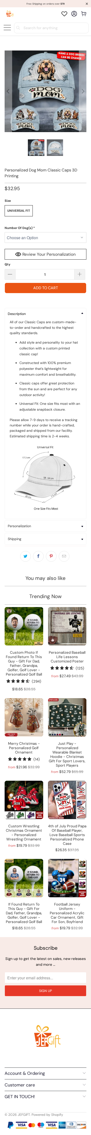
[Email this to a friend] (64, 556)
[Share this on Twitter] (25, 556)
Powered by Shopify (47, 1114)
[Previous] (8, 91)
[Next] (83, 91)
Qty (7, 264)
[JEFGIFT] (9, 13)
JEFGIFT (24, 1114)
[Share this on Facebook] (38, 556)
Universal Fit (18, 211)
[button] (45, 228)
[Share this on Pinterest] (51, 556)
